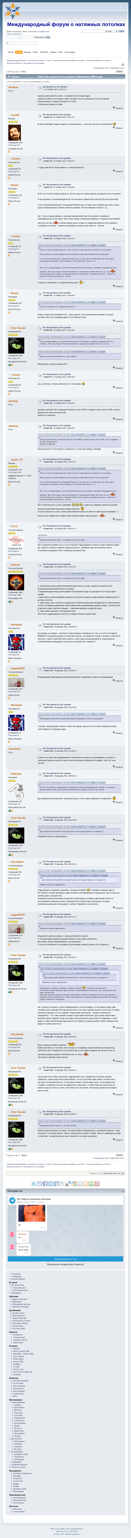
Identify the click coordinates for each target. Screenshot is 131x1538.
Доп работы (16, 1439)
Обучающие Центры (21, 1304)
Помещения (19, 1418)
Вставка (17, 1449)
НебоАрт (17, 1375)
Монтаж (17, 1410)
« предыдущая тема (101, 68)
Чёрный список (20, 1340)
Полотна (18, 1428)
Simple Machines (77, 1529)
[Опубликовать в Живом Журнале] (68, 1183)
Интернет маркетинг (22, 1473)
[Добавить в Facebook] (45, 1183)
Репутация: (12, 145)
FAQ (15, 1396)
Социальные (19, 1337)
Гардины (18, 1446)
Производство (19, 1500)
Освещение (18, 1394)
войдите (42, 31)
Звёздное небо (21, 1454)
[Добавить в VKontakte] (56, 1183)
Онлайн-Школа (18, 1279)
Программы (18, 1491)
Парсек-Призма (19, 1318)
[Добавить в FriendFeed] (39, 1183)
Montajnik (16, 624)
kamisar (15, 564)
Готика (16, 1367)
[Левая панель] (123, 65)
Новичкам (16, 1462)
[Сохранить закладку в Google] (85, 1183)
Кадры (16, 1484)
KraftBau (17, 1364)
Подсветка (19, 1457)
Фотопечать (18, 1388)
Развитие (17, 1478)
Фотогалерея (19, 1386)
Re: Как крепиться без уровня (57, 114)
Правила (16, 1274)
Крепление (19, 1407)
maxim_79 (16, 459)
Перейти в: (94, 1173)
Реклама (17, 1476)
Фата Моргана (18, 1316)
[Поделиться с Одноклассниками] (79, 1183)
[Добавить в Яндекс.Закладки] (51, 1183)
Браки (17, 1426)
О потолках (18, 1383)
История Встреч (20, 1290)
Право (16, 1486)
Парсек (16, 1348)
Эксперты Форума (20, 1307)
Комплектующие (19, 1465)
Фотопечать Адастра (22, 1372)
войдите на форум (97, 245)
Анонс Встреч (19, 1288)
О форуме (16, 1276)
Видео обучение (19, 1299)
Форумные (18, 1335)
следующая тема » (117, 68)
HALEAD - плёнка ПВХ (23, 1354)
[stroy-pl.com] (9, 365)
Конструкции (19, 1391)
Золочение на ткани (21, 1321)
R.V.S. (14, 526)
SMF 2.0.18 (54, 1529)
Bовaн (14, 185)
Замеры (17, 1405)
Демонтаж (18, 1431)
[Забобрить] (91, 1183)
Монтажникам (18, 1402)
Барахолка (18, 1342)
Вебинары (17, 1302)
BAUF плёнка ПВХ (21, 1351)
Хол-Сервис (18, 1356)
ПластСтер (18, 1369)
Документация (19, 1489)
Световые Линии (20, 1323)
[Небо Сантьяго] (9, 602)
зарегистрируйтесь (14, 34)
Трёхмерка (19, 1459)
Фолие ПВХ (18, 1362)
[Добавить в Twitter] (33, 1183)
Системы (18, 1415)
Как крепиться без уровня (55, 87)
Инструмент (19, 1433)
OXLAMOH (17, 862)
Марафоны (16, 1293)
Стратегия (18, 1481)
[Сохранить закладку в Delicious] (74, 1183)
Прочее (17, 1436)
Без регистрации (21, 1381)
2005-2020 (73, 1531)
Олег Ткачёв (18, 328)
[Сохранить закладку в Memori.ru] (97, 1183)
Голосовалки (19, 1512)
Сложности (19, 1420)
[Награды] (9, 152)
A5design (16, 773)
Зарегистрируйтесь (78, 245)
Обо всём (17, 1509)
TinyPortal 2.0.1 (61, 1531)
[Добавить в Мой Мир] (62, 1183)
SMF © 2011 (65, 1529)
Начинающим (19, 1498)
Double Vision (18, 1313)
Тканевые (18, 1413)
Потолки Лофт (18, 1328)
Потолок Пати (17, 1285)
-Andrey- (16, 158)
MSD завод (18, 1359)
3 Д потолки (17, 1326)
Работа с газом (18, 1467)
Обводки (18, 1444)
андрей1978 (18, 668)
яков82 (15, 115)
